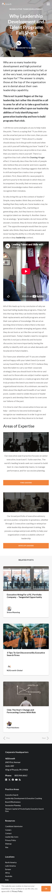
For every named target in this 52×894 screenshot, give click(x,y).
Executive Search (11, 795)
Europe (8, 869)
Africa (7, 873)
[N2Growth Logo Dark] (6, 4)
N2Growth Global (26, 48)
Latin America (10, 866)
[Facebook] (13, 780)
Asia (7, 880)
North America (11, 862)
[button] (48, 4)
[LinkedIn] (6, 780)
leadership (9, 90)
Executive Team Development (27, 9)
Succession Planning (13, 805)
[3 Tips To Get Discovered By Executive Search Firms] (26, 636)
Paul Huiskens (13, 728)
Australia (8, 876)
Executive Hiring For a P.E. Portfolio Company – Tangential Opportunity (24, 595)
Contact (8, 833)
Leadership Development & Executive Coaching (23, 798)
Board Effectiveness (13, 802)
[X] (9, 780)
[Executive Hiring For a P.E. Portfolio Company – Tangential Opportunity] (26, 578)
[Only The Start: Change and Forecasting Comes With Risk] (26, 694)
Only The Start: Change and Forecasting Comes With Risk (21, 711)
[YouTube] (16, 780)
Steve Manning (13, 612)
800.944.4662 (21, 775)
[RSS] (20, 780)
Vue (6, 847)
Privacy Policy (10, 840)
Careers (8, 830)
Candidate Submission (14, 826)
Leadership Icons (11, 837)
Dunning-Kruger (37, 157)
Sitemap (8, 844)
